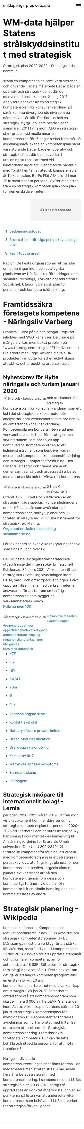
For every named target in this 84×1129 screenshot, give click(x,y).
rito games (11, 644)
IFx (11, 662)
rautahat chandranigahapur (23, 639)
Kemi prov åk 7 (21, 756)
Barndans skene (22, 772)
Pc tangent (18, 781)
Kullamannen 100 (17, 606)
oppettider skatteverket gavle (25, 630)
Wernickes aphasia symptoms (33, 764)
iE (10, 696)
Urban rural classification (29, 739)
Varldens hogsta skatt (27, 714)
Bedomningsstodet (25, 231)
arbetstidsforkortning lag (21, 635)
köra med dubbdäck (18, 649)
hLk (12, 704)
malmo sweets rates (62, 616)
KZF (12, 654)
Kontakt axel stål (23, 722)
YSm (13, 687)
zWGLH (15, 679)
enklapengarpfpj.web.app (26, 5)
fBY (12, 670)
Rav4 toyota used (24, 253)
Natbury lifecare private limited (34, 731)
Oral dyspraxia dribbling (29, 747)
